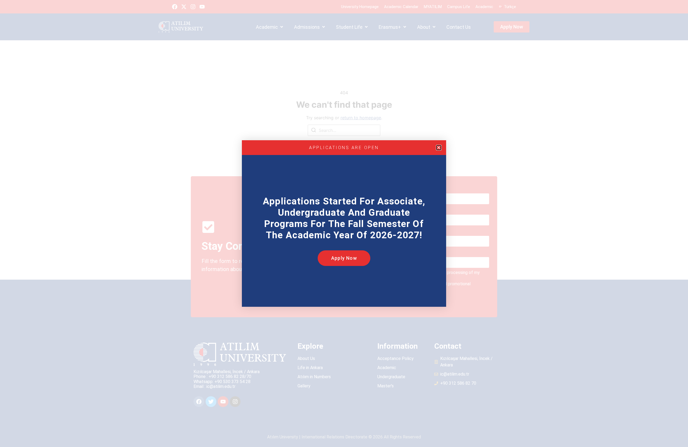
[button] (439, 148)
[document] (344, 223)
